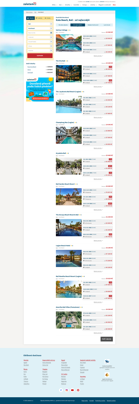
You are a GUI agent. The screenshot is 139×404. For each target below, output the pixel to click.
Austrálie (76, 5)
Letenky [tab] (40, 18)
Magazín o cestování (105, 5)
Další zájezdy (106, 339)
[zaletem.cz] (30, 3)
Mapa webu (85, 401)
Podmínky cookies (100, 401)
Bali (57, 32)
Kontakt (91, 401)
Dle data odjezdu (63, 25)
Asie (60, 5)
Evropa (85, 5)
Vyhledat (40, 56)
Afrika (54, 5)
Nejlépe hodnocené (93, 25)
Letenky (92, 5)
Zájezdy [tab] (31, 18)
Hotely (48, 18)
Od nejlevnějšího (77, 25)
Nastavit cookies (111, 400)
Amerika (67, 5)
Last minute (107, 25)
